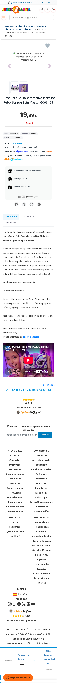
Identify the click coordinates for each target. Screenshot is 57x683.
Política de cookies (41, 469)
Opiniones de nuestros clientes (15, 504)
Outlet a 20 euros (41, 546)
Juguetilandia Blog (41, 536)
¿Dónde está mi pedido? (15, 534)
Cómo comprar (15, 488)
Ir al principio (49, 385)
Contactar (14, 460)
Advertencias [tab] (12, 223)
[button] (9, 66)
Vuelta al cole (41, 522)
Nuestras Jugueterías (41, 486)
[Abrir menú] (3, 17)
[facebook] (19, 604)
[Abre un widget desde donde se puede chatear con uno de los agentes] (18, 678)
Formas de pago (15, 474)
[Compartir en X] (24, 204)
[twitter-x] (24, 604)
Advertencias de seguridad (41, 462)
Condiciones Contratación (41, 509)
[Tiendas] (42, 9)
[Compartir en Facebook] (16, 204)
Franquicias (41, 493)
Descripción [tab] (11, 217)
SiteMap (41, 583)
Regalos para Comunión (42, 529)
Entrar (15, 522)
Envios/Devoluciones (41, 502)
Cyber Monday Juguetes (42, 567)
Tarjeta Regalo (42, 578)
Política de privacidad (41, 477)
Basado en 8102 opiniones (28, 405)
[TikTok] (14, 604)
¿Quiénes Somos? (15, 511)
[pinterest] (28, 604)
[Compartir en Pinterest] (39, 204)
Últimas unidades (41, 573)
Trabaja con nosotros (15, 481)
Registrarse (15, 527)
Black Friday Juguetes (41, 557)
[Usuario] (47, 9)
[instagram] (10, 604)
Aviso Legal (41, 497)
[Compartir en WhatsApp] (31, 204)
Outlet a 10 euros (41, 541)
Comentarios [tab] (28, 217)
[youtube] (33, 604)
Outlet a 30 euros (41, 550)
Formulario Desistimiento (15, 495)
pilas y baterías (31, 337)
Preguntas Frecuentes (15, 467)
